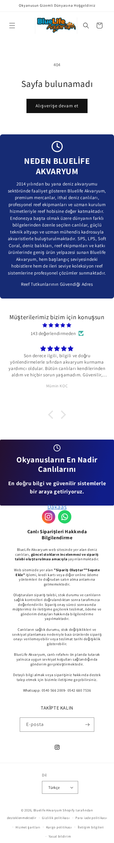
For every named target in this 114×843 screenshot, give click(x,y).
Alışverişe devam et (57, 106)
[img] (57, 325)
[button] (12, 25)
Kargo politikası (59, 827)
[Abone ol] (87, 724)
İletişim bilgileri (91, 827)
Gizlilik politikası (56, 818)
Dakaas (57, 507)
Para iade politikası (91, 818)
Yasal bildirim (60, 836)
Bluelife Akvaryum (47, 810)
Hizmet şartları (28, 827)
